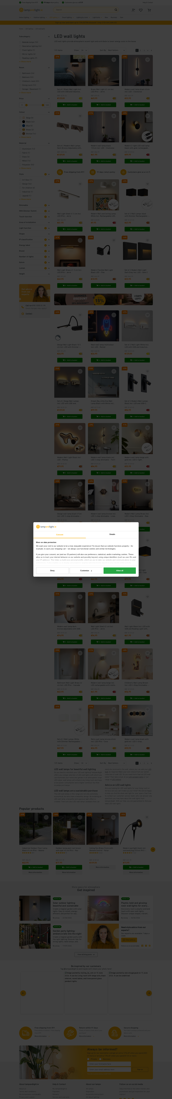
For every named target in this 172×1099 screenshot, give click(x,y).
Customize (84, 571)
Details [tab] (112, 534)
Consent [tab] (59, 535)
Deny (52, 571)
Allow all (119, 571)
